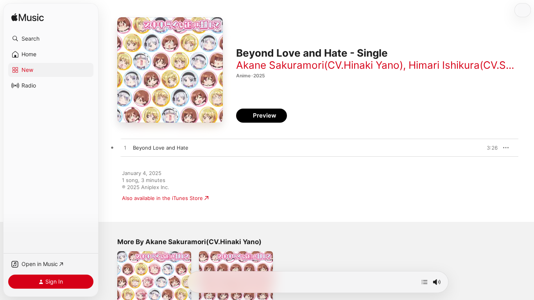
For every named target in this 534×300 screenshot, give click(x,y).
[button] (51, 38)
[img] (27, 17)
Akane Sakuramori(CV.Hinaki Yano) (319, 65)
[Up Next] (424, 282)
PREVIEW (489, 147)
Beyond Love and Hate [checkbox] (160, 148)
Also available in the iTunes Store (162, 198)
